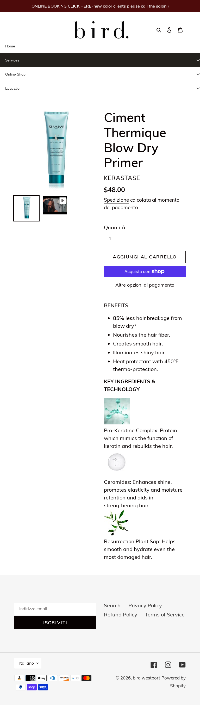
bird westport (146, 678)
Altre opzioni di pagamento (144, 285)
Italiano (26, 663)
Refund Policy (120, 614)
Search (112, 605)
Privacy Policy (145, 605)
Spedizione (116, 200)
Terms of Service (165, 614)
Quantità (114, 227)
